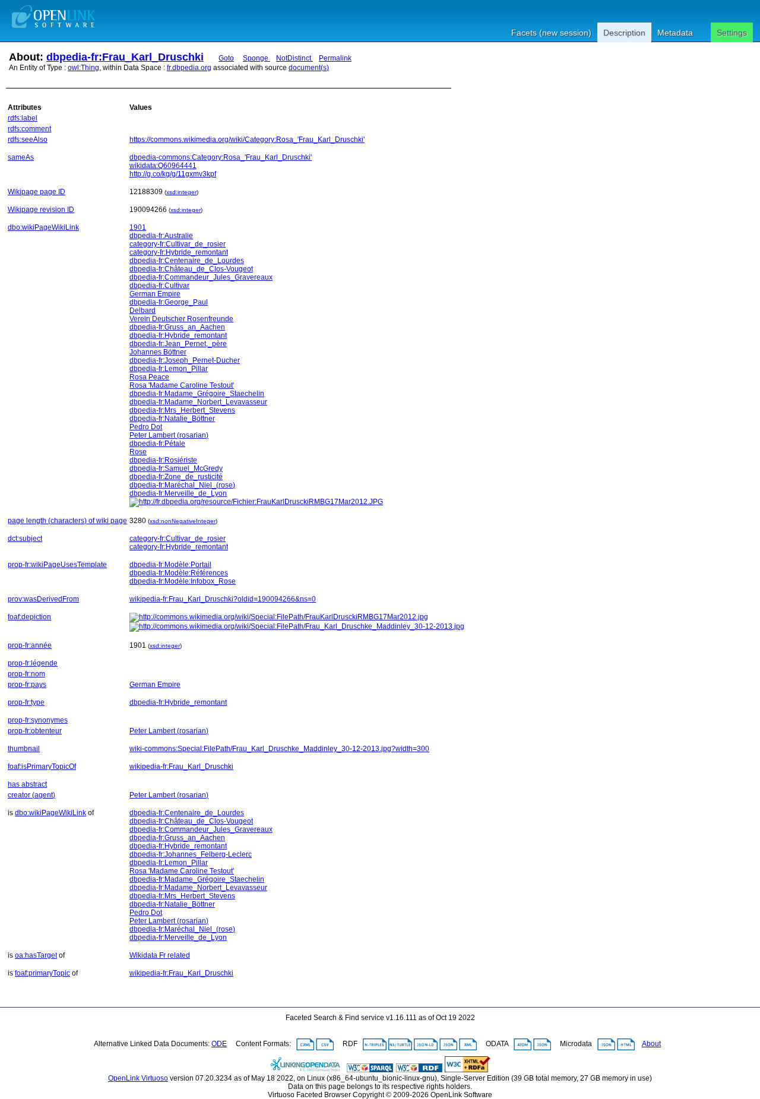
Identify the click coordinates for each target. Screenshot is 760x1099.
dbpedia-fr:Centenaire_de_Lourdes (186, 260)
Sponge (256, 58)
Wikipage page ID (36, 192)
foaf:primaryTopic (42, 973)
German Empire (154, 294)
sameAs (21, 157)
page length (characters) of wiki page (67, 521)
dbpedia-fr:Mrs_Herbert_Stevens (182, 410)
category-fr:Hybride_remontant (178, 252)
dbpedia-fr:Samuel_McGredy (176, 468)
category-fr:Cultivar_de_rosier (177, 244)
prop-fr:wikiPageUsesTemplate (57, 564)
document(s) (309, 68)
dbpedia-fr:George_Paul (168, 302)
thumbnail (24, 749)
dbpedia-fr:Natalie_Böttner (172, 418)
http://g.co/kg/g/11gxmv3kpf (172, 174)
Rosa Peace (149, 377)
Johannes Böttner (157, 352)
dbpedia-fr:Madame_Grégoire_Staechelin (196, 393)
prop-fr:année (30, 645)
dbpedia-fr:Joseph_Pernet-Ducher (184, 360)
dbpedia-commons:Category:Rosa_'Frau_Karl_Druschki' (220, 157)
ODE (219, 1044)
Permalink (335, 58)
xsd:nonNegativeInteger (183, 521)
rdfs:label (22, 118)
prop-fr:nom (26, 674)
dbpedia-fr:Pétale (157, 443)
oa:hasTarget (36, 955)
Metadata (675, 32)
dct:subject (25, 538)
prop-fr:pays (27, 684)
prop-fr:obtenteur (35, 731)
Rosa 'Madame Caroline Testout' (181, 385)
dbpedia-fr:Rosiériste (163, 460)
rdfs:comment (29, 129)
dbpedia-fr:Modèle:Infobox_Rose (182, 581)
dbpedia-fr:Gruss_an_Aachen (177, 327)
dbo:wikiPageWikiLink (43, 227)
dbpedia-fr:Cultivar (159, 285)
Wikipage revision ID (41, 209)
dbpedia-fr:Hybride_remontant (178, 335)
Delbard (142, 310)
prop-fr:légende (33, 663)
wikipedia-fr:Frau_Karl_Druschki (181, 766)
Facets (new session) (551, 32)
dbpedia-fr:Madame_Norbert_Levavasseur (198, 402)
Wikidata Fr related (159, 955)
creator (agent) (31, 795)
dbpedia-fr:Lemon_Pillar (168, 369)
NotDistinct (294, 58)
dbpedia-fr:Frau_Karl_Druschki (125, 57)
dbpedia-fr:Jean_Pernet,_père (178, 344)
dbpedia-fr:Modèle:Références (178, 573)
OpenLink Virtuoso (138, 1078)
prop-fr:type (26, 702)
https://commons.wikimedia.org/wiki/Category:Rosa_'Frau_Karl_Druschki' (247, 139)
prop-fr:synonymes (38, 720)
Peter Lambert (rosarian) (168, 435)
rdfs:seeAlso (28, 139)
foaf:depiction (29, 617)
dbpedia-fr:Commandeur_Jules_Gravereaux (201, 277)
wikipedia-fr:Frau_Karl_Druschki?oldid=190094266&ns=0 (222, 599)
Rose (138, 452)
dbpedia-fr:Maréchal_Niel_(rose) (182, 485)
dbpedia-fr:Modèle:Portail (170, 564)
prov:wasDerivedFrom (43, 599)
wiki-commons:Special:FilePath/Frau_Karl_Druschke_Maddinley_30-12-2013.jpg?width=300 (279, 749)
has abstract (27, 784)
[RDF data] (419, 1070)
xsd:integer (181, 192)
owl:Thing (83, 68)
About (651, 1044)
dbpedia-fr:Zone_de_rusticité (176, 477)
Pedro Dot (145, 427)
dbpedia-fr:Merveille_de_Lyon (178, 493)
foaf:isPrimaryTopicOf (42, 766)
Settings (732, 32)
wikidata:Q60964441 (163, 165)
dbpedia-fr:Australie (161, 236)
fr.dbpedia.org (189, 68)
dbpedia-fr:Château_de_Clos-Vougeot (191, 269)
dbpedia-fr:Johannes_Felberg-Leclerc (190, 854)
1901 (137, 227)
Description (624, 32)
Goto (226, 58)
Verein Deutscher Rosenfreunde (181, 319)
